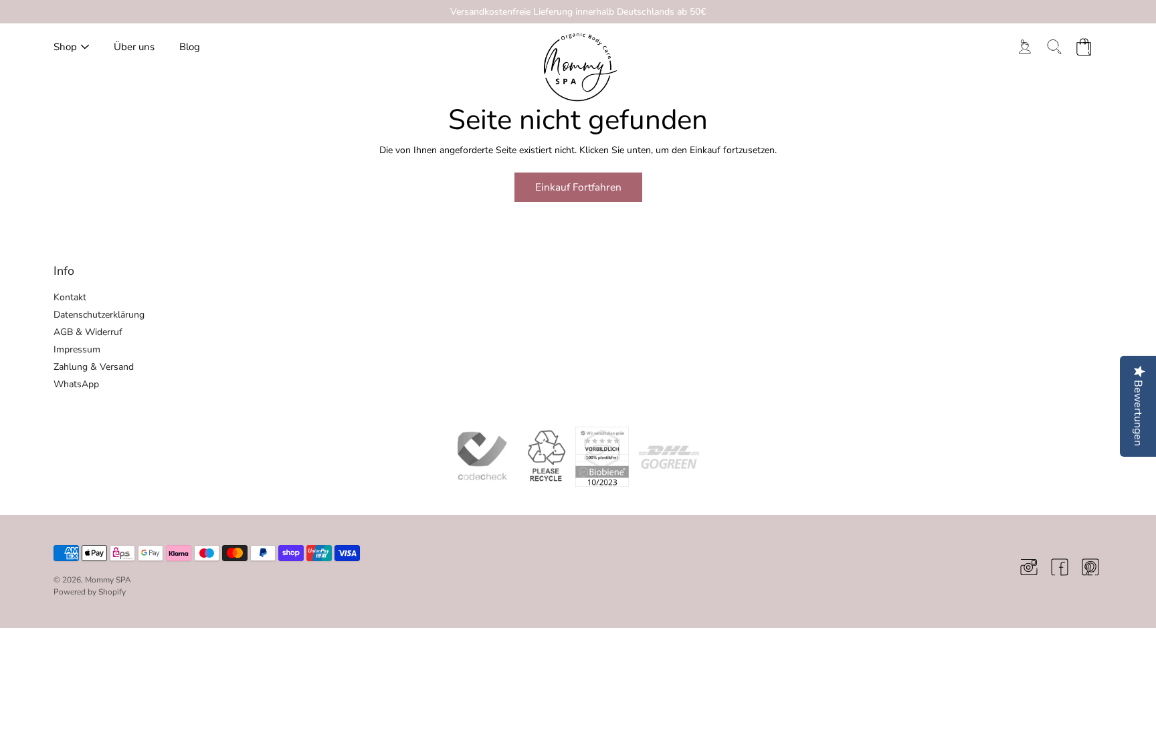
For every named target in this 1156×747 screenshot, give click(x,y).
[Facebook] (1060, 567)
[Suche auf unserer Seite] (1054, 47)
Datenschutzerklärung (99, 314)
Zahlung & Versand (94, 366)
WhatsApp (76, 384)
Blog (189, 47)
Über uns (134, 47)
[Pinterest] (1090, 567)
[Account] (1025, 47)
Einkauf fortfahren (578, 187)
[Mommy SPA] (578, 68)
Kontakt (70, 297)
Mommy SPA (108, 579)
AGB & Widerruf (88, 332)
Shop (65, 47)
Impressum (77, 349)
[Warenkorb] (1083, 47)
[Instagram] (1029, 567)
